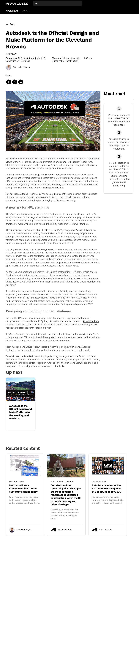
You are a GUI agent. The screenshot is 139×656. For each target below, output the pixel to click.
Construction (13, 61)
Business (25, 61)
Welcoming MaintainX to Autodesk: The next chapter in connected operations (119, 120)
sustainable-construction (65, 61)
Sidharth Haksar (21, 67)
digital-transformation (70, 58)
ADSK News (12, 11)
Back (12, 24)
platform (87, 58)
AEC (20, 58)
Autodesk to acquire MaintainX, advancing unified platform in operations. (119, 143)
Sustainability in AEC (34, 58)
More (25, 10)
